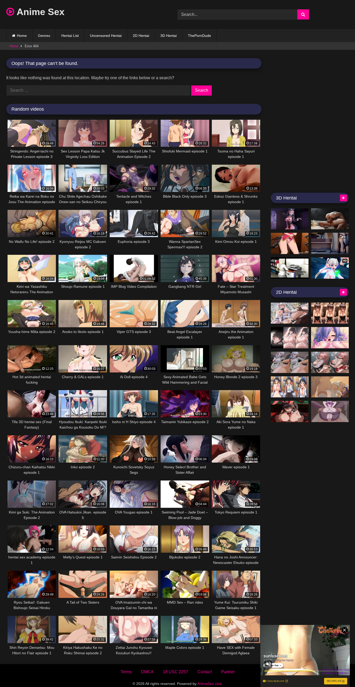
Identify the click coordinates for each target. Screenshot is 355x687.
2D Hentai (141, 36)
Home (22, 36)
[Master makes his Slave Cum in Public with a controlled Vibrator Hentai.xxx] (289, 243)
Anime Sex (39, 11)
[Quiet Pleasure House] (289, 313)
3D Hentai (168, 36)
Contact (205, 672)
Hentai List (70, 36)
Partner (228, 672)
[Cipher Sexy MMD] (289, 219)
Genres (44, 36)
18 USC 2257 (175, 672)
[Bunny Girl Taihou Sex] (289, 411)
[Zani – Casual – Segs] (289, 362)
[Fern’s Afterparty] (330, 387)
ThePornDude (199, 36)
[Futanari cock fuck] (330, 219)
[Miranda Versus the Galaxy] (330, 243)
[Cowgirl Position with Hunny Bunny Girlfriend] (330, 313)
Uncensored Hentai (106, 36)
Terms (126, 672)
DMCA (147, 672)
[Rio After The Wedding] (289, 337)
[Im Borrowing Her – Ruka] (289, 387)
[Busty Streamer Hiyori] (330, 337)
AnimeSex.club (209, 684)
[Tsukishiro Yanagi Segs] (330, 362)
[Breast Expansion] (289, 268)
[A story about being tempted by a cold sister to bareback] (330, 411)
